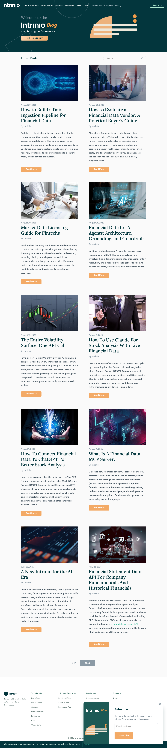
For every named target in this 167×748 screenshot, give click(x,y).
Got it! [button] (87, 744)
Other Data (36, 725)
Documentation (92, 698)
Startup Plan (63, 702)
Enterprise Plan (64, 707)
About (115, 698)
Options (59, 5)
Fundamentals (32, 5)
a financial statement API (124, 624)
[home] (12, 5)
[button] (32, 5)
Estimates (35, 716)
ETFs (79, 5)
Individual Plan (64, 698)
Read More (31, 169)
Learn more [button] (74, 744)
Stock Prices (47, 5)
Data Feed (35, 698)
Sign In (156, 5)
